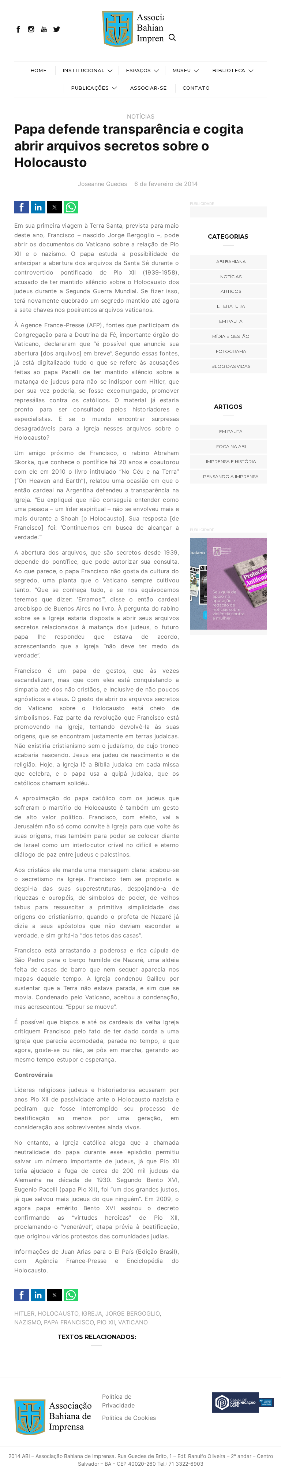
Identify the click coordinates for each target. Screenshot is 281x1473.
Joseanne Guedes (102, 183)
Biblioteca (228, 70)
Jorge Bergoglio (132, 1313)
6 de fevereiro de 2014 (166, 183)
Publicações (90, 88)
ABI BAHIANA (231, 261)
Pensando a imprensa (231, 476)
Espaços (138, 70)
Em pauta (231, 321)
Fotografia (231, 351)
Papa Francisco (69, 1322)
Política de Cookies (129, 1417)
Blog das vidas (230, 366)
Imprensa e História (231, 461)
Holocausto (58, 1313)
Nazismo (27, 1322)
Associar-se (148, 88)
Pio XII (106, 1322)
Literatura (231, 306)
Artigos (231, 291)
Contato (196, 88)
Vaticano (133, 1322)
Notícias (140, 116)
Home (38, 70)
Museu (181, 70)
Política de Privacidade (118, 1401)
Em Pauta (231, 431)
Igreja (92, 1313)
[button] (21, 207)
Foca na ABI (231, 446)
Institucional (83, 70)
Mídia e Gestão (231, 336)
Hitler (24, 1313)
